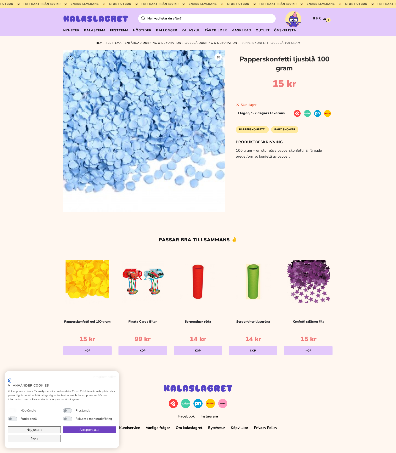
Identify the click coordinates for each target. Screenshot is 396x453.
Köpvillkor (239, 427)
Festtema (114, 43)
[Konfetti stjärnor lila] (308, 281)
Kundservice (129, 427)
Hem (99, 43)
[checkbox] (12, 410)
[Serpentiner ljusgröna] (253, 281)
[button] (218, 57)
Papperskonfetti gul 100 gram (87, 321)
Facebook (186, 416)
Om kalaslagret (189, 427)
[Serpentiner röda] (198, 281)
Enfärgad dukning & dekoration (153, 43)
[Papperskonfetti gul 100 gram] (87, 281)
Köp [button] (87, 350)
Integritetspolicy (104, 377)
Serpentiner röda (198, 321)
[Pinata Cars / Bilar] (142, 281)
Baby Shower (284, 129)
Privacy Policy (265, 427)
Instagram (209, 416)
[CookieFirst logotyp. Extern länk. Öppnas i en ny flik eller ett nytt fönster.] (9, 381)
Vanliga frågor (158, 427)
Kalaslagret (95, 19)
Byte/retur (216, 427)
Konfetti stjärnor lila (308, 321)
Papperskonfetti (252, 129)
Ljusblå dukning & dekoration (210, 43)
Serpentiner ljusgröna (253, 321)
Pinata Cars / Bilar (142, 321)
